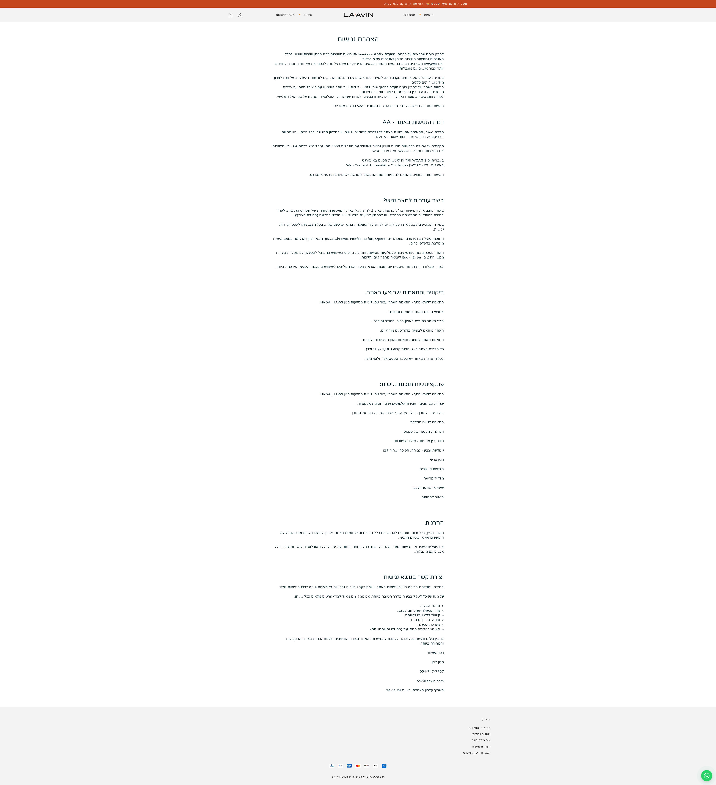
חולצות (429, 15)
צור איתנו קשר (481, 740)
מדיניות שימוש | (377, 776)
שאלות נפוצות (481, 734)
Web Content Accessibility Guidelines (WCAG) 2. (385, 165)
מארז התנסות (285, 15)
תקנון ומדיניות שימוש (476, 752)
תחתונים (409, 15)
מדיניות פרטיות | (360, 776)
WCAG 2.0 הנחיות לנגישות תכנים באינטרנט (396, 160)
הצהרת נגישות (481, 746)
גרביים (308, 15)
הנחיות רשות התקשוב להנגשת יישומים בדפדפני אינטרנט (353, 175)
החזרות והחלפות (479, 728)
